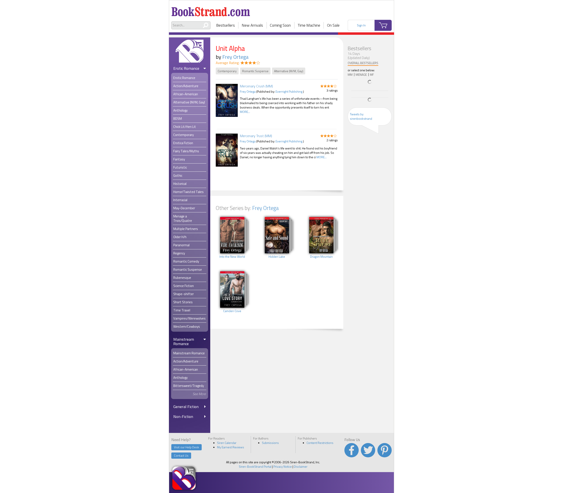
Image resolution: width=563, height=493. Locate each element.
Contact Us (181, 455)
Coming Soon (280, 25)
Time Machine (309, 25)
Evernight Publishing (289, 91)
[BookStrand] (210, 10)
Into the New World (232, 256)
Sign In (361, 25)
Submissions (270, 442)
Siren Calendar (226, 442)
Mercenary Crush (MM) (256, 86)
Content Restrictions (320, 442)
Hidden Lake (277, 256)
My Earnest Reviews (230, 447)
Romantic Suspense (255, 71)
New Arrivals (252, 25)
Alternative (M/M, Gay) (288, 71)
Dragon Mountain (321, 256)
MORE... (245, 111)
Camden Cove (232, 311)
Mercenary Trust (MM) (256, 135)
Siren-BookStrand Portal (255, 466)
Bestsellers (225, 25)
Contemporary (227, 71)
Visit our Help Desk (186, 447)
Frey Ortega (235, 57)
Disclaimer (300, 466)
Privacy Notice (282, 466)
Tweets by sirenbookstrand (361, 116)
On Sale (333, 25)
